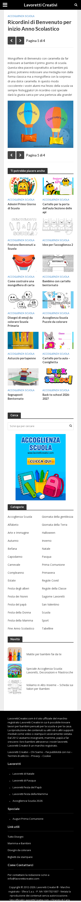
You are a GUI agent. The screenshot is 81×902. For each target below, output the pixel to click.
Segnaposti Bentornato (16, 396)
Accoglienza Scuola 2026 (28, 801)
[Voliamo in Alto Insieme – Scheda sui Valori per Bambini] (15, 687)
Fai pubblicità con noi (58, 752)
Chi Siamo (37, 752)
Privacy (35, 756)
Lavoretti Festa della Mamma (30, 794)
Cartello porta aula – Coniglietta (56, 360)
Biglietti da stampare (20, 857)
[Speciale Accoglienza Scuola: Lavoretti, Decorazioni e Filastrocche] (15, 671)
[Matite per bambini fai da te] (15, 654)
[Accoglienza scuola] (41, 467)
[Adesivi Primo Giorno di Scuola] (23, 186)
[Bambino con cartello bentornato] (58, 263)
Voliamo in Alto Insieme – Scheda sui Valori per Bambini (49, 687)
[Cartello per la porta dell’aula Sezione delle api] (58, 186)
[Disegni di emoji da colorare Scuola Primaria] (23, 299)
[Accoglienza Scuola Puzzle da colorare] (58, 299)
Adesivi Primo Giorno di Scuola (22, 206)
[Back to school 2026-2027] (58, 376)
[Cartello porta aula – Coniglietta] (58, 340)
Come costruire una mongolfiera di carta (21, 283)
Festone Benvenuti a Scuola (21, 246)
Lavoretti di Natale (23, 773)
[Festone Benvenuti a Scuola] (23, 226)
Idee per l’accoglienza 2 (57, 244)
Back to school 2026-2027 (56, 396)
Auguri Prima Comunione (28, 818)
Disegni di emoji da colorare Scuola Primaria (20, 321)
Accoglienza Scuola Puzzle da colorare (55, 319)
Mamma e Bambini (19, 843)
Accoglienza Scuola (21, 16)
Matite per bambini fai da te (44, 654)
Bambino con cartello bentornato (56, 283)
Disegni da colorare (19, 850)
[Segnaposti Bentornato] (23, 376)
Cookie (46, 756)
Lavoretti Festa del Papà (27, 787)
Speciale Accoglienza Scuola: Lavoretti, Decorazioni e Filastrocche (49, 670)
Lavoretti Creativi (40, 4)
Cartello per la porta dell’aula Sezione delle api (57, 208)
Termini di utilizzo (18, 756)
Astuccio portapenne (22, 358)
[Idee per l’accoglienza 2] (58, 226)
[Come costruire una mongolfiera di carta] (23, 263)
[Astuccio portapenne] (23, 340)
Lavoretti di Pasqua (24, 780)
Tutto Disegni (15, 836)
